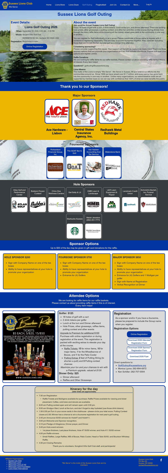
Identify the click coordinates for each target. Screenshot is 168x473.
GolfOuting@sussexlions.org (132, 365)
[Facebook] (161, 460)
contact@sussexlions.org (148, 465)
